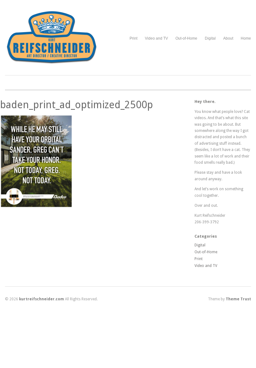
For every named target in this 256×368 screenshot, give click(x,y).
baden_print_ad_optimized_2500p (76, 105)
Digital (210, 38)
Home (246, 38)
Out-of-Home (186, 38)
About (228, 38)
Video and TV (156, 38)
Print (133, 38)
